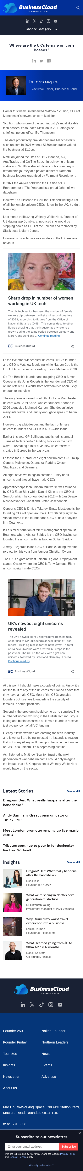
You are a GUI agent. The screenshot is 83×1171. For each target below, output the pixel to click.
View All (73, 791)
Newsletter (11, 1077)
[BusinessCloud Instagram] (48, 21)
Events (47, 1065)
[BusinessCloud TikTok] (41, 21)
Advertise (49, 1077)
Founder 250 (13, 1031)
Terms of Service (18, 1157)
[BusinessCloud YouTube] (55, 21)
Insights (9, 1065)
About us (10, 1088)
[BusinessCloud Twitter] (34, 21)
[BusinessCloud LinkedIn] (27, 21)
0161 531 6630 (14, 1124)
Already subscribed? (41, 1165)
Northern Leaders (55, 1042)
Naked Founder (53, 1031)
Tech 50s (10, 1054)
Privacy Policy (67, 1154)
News (46, 1054)
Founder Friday (15, 1042)
